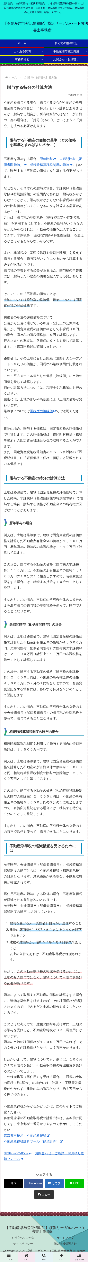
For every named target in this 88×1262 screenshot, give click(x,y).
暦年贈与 (46, 159)
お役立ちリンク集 (22, 1237)
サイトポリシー (23, 1243)
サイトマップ (65, 1237)
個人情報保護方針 (65, 1243)
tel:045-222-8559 (16, 1153)
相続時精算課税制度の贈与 (49, 165)
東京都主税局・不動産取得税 (25, 1135)
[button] (44, 1194)
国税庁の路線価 (41, 411)
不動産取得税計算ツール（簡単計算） (31, 1141)
